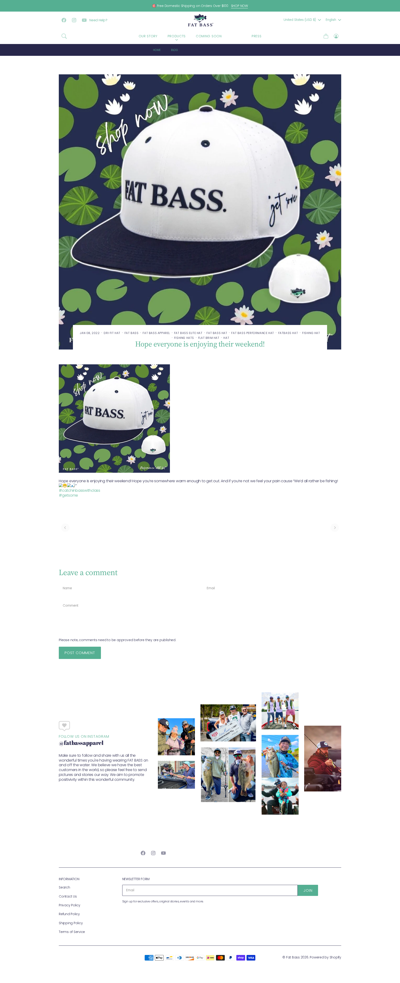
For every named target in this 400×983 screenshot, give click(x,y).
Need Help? (98, 20)
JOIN (307, 890)
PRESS (257, 36)
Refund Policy (69, 914)
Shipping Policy (71, 923)
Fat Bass (293, 957)
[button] (64, 36)
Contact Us (68, 896)
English (331, 20)
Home (156, 50)
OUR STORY (148, 36)
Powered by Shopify (325, 957)
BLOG (236, 36)
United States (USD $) (300, 20)
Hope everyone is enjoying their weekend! (218, 50)
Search (64, 887)
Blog (174, 50)
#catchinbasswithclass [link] (79, 490)
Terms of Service (72, 931)
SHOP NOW (239, 5)
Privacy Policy (69, 905)
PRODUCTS (177, 36)
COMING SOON (209, 36)
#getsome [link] (68, 495)
